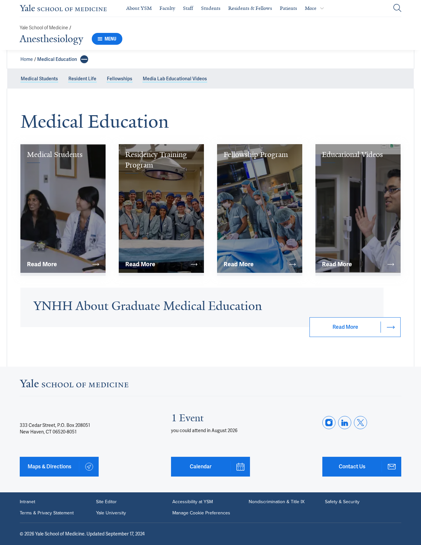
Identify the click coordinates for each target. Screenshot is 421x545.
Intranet (27, 502)
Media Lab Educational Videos (175, 79)
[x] (360, 422)
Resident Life (82, 79)
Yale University (111, 513)
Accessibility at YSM (192, 502)
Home (26, 59)
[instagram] (328, 422)
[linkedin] (344, 422)
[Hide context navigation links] (84, 59)
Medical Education (57, 59)
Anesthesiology (51, 39)
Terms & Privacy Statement (47, 513)
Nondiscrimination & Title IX (277, 502)
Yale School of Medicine (44, 28)
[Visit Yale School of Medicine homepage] (74, 385)
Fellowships (119, 79)
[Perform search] (397, 8)
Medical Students (39, 79)
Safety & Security (342, 502)
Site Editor (106, 502)
